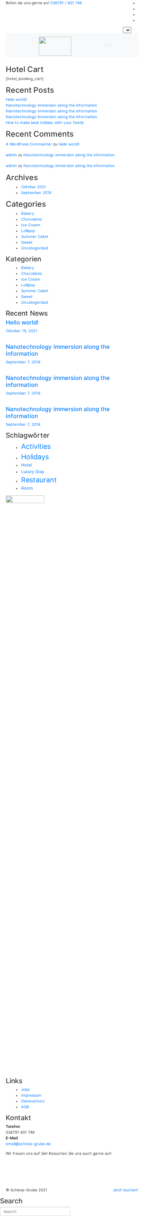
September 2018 (36, 192)
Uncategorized (34, 248)
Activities (36, 446)
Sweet (27, 242)
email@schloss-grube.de (28, 1143)
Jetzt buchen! (125, 1190)
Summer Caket (34, 236)
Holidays (35, 457)
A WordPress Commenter (29, 144)
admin (11, 154)
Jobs (25, 1089)
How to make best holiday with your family (45, 122)
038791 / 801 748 (66, 2)
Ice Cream (30, 224)
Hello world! (16, 99)
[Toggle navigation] (107, 45)
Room (27, 488)
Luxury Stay (32, 471)
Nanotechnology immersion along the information (51, 105)
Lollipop (28, 230)
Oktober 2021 (33, 186)
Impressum (31, 1095)
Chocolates (31, 219)
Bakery (27, 213)
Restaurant (39, 480)
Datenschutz (33, 1101)
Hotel (26, 465)
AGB (25, 1106)
